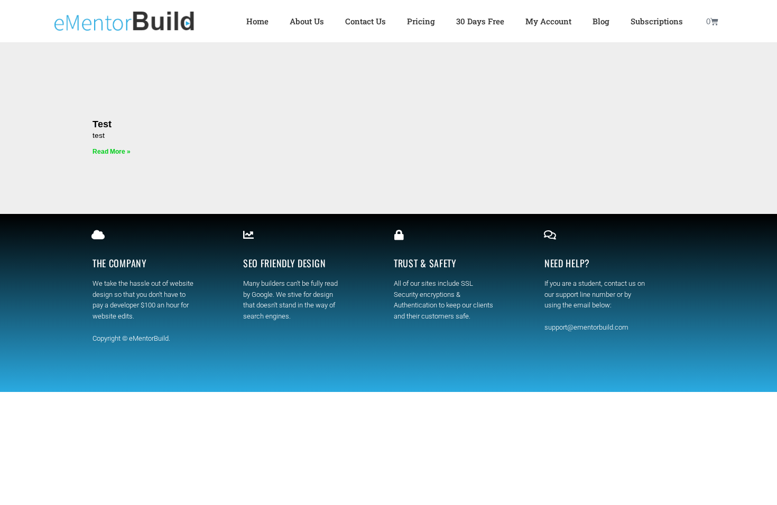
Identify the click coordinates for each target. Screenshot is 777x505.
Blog (601, 21)
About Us (307, 21)
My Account (548, 21)
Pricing (421, 21)
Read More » (111, 151)
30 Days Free (480, 21)
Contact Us (365, 21)
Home (257, 21)
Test (102, 124)
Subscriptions (657, 21)
